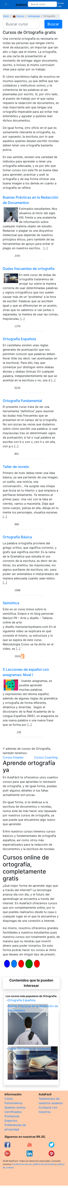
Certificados (13, 1112)
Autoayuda (34, 16)
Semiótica (11, 603)
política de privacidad (44, 1164)
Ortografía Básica (17, 537)
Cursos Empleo (13, 757)
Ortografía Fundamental (22, 400)
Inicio (6, 16)
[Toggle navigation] (6, 4)
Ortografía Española (19, 339)
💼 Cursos (18, 16)
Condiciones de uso (22, 1164)
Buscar (53, 24)
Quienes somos (15, 1107)
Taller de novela (16, 466)
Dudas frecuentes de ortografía (28, 268)
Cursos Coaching (46, 757)
